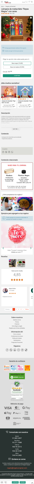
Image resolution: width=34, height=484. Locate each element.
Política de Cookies (17, 338)
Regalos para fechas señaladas (17, 328)
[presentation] (3, 247)
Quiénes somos (17, 320)
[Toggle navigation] (1, 1)
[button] (30, 224)
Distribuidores (17, 340)
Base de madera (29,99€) (17, 67)
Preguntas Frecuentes (17, 342)
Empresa (17, 324)
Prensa (17, 322)
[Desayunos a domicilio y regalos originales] (7, 2)
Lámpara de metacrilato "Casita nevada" (25, 101)
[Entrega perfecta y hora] (17, 390)
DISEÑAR (22, 482)
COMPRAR (17, 75)
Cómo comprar (17, 334)
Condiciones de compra (17, 336)
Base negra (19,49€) (17, 63)
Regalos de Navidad (10, 6)
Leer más (15, 129)
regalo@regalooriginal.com (17, 468)
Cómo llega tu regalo (17, 326)
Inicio (2, 6)
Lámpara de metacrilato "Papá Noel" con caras (8, 101)
